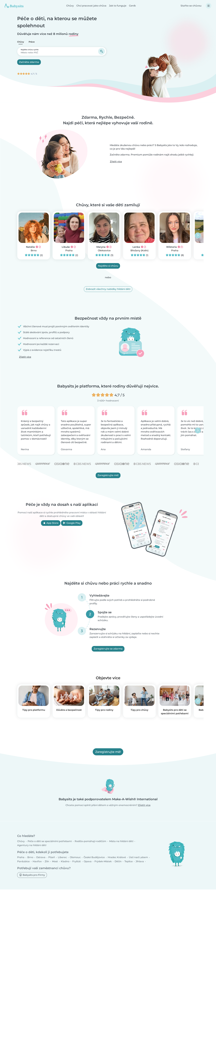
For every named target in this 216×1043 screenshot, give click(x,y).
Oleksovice (104, 250)
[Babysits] (14, 5)
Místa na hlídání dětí (121, 841)
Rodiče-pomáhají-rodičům (90, 841)
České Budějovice (94, 857)
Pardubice (23, 861)
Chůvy (70, 5)
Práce (32, 41)
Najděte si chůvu (108, 265)
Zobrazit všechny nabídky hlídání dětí (108, 289)
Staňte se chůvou (191, 5)
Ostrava (40, 857)
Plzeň (51, 857)
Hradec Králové (117, 857)
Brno (34, 250)
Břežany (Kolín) (139, 250)
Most (55, 861)
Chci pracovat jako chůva (91, 5)
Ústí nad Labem (138, 857)
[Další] (198, 235)
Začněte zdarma (29, 62)
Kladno (65, 861)
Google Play (73, 523)
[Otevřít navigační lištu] (208, 6)
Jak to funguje (117, 5)
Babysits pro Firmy (33, 874)
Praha (69, 250)
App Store (52, 523)
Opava (88, 861)
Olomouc (75, 857)
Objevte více (108, 678)
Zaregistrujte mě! (108, 475)
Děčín (118, 861)
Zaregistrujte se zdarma (108, 648)
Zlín (47, 861)
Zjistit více (116, 161)
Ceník (132, 5)
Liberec (62, 857)
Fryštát (76, 861)
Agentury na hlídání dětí (31, 845)
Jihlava (140, 861)
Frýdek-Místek (103, 861)
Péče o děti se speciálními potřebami (50, 841)
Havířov (37, 861)
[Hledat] (101, 51)
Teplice (128, 861)
